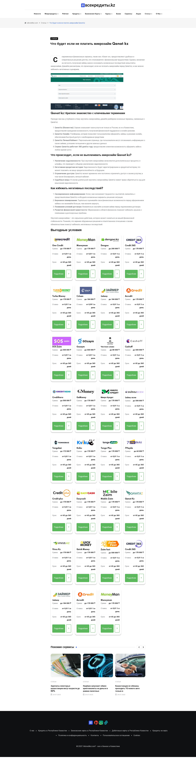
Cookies (137, 735)
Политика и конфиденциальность (72, 735)
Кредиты (76, 14)
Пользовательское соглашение (116, 735)
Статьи (148, 14)
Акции (138, 14)
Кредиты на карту (160, 731)
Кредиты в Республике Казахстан (52, 731)
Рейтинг (65, 14)
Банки (118, 14)
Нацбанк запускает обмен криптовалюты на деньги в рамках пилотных (95, 688)
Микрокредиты (51, 14)
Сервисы (128, 14)
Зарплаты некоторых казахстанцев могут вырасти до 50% (65, 688)
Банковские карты (92, 14)
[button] (139, 647)
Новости (37, 14)
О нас (158, 14)
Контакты (95, 735)
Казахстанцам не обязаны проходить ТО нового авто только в (127, 688)
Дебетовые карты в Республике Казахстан (130, 731)
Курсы (108, 14)
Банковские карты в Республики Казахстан (89, 731)
